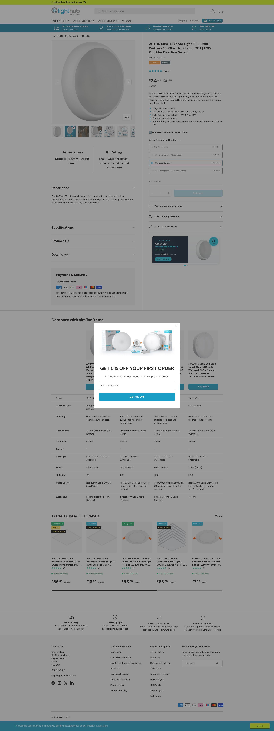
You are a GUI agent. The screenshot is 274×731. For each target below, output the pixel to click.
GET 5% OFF (137, 396)
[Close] (176, 326)
